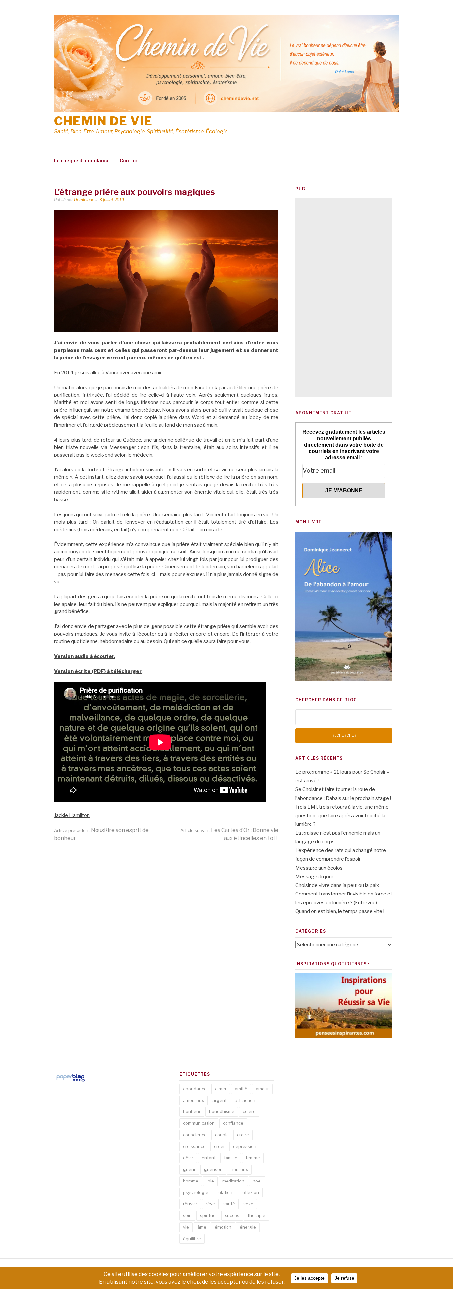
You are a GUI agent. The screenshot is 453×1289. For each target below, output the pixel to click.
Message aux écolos (319, 868)
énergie (248, 1227)
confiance (233, 1123)
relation (224, 1192)
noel (257, 1180)
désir (188, 1157)
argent (219, 1100)
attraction (245, 1100)
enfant (209, 1157)
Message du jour (314, 877)
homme (190, 1180)
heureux (239, 1169)
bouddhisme (221, 1111)
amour (262, 1088)
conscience (195, 1134)
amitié (241, 1088)
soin (187, 1215)
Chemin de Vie (103, 121)
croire (243, 1134)
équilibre (192, 1238)
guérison (213, 1169)
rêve (210, 1203)
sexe (248, 1203)
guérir (189, 1169)
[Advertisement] (343, 297)
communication (199, 1123)
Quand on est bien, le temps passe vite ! (339, 911)
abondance (195, 1088)
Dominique (84, 199)
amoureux (193, 1100)
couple (222, 1134)
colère (249, 1111)
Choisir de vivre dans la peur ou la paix (337, 885)
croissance (194, 1146)
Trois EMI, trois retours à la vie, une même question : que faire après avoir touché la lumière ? (342, 815)
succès (232, 1215)
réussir (190, 1203)
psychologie (195, 1192)
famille (230, 1157)
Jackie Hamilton (72, 815)
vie (186, 1227)
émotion (223, 1227)
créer (219, 1146)
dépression (244, 1146)
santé (229, 1203)
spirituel (208, 1215)
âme (201, 1227)
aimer (221, 1088)
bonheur (192, 1111)
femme (253, 1157)
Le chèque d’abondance (82, 160)
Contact (129, 160)
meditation (233, 1180)
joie (210, 1180)
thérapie (256, 1215)
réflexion (250, 1192)
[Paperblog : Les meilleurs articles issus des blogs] (70, 1081)
